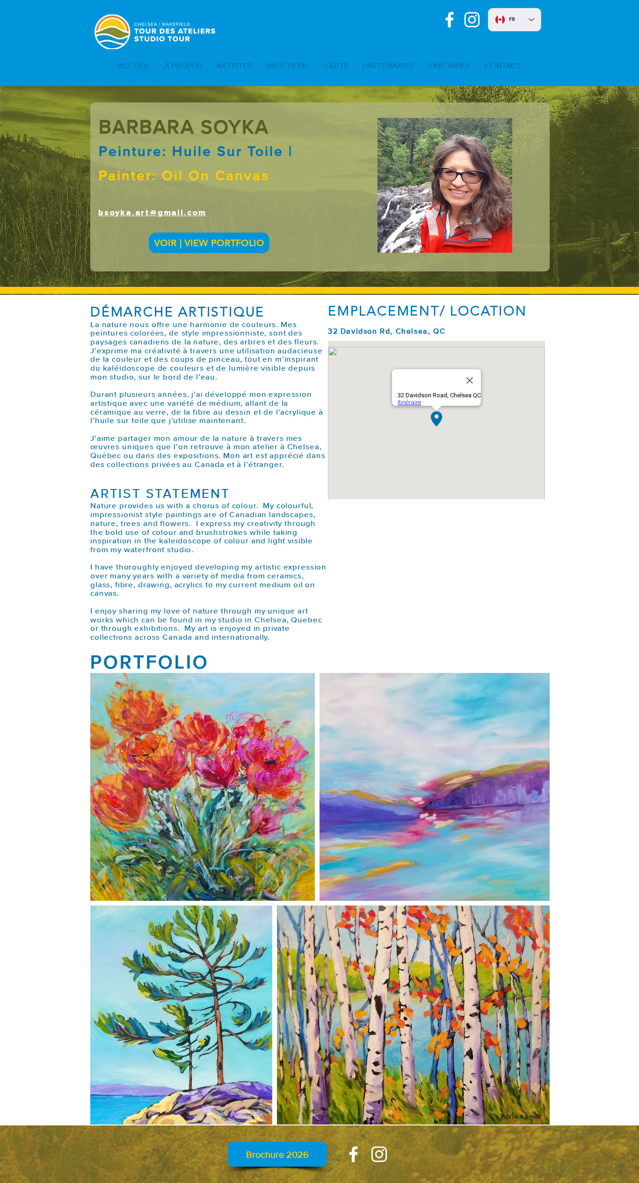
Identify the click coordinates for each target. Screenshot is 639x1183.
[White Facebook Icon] (449, 19)
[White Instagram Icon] (472, 19)
